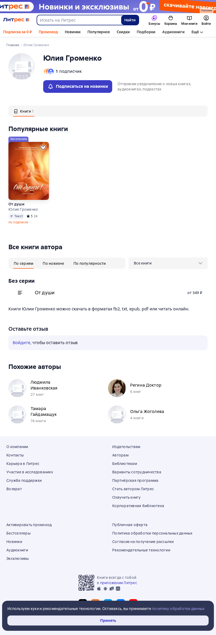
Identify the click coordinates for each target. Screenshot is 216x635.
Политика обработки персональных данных (152, 533)
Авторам (120, 455)
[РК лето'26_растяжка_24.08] (108, 6)
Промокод (48, 32)
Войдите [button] (21, 342)
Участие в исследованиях (29, 472)
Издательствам (126, 446)
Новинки (73, 32)
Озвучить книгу (126, 497)
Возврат (14, 489)
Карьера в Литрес (22, 463)
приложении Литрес (118, 582)
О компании (17, 446)
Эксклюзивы (17, 558)
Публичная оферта (130, 524)
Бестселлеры (18, 533)
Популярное (98, 32)
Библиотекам (124, 463)
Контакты (15, 455)
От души (16, 204)
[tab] (23, 111)
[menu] (168, 263)
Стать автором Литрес (133, 489)
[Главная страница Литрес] (16, 20)
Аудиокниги (173, 32)
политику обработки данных (178, 608)
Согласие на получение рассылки (143, 541)
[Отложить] (43, 147)
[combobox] (78, 20)
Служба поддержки (24, 480)
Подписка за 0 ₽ (17, 32)
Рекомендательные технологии (141, 550)
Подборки (146, 32)
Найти (130, 20)
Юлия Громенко (23, 209)
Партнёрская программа (135, 480)
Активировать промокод (29, 524)
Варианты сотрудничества (136, 472)
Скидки (123, 32)
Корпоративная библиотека (138, 505)
